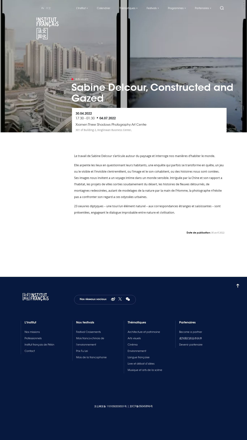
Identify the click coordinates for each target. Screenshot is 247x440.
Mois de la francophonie (91, 357)
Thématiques (127, 8)
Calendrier (103, 8)
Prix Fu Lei (82, 351)
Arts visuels (134, 338)
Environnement (137, 351)
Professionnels (33, 338)
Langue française (139, 357)
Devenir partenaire (191, 344)
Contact (30, 351)
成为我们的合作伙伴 (190, 338)
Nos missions (32, 332)
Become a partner (190, 332)
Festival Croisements (88, 332)
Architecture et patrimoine (144, 332)
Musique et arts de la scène (145, 370)
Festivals (152, 8)
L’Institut (81, 8)
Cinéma (133, 344)
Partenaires (202, 8)
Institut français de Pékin (39, 344)
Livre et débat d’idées (141, 363)
